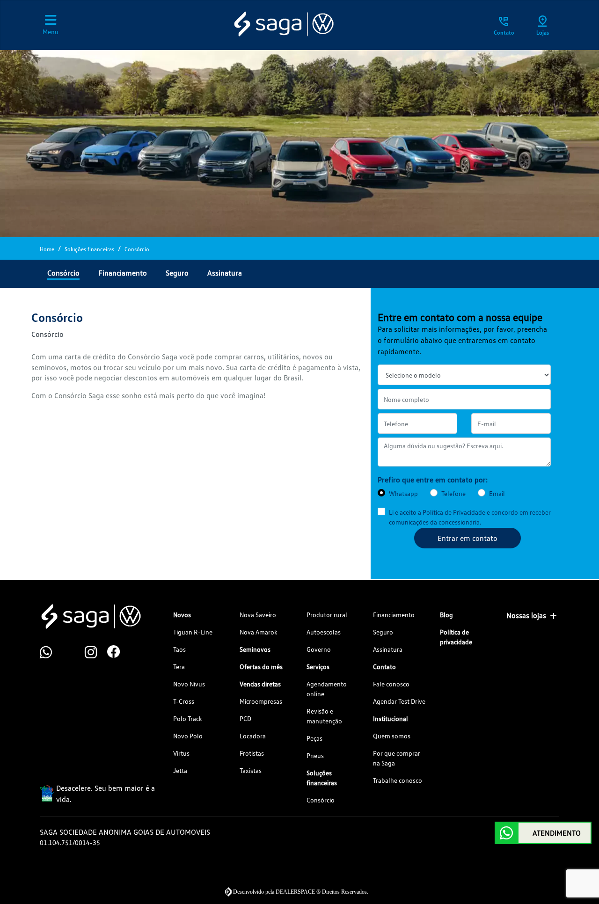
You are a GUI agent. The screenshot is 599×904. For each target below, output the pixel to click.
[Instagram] (96, 653)
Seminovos (255, 649)
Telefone (453, 493)
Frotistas (252, 753)
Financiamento (394, 615)
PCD (245, 718)
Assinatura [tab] (224, 272)
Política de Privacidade (454, 512)
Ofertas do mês (261, 667)
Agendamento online (327, 689)
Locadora (253, 736)
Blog (446, 615)
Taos (179, 649)
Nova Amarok (259, 632)
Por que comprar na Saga (396, 758)
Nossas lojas (526, 615)
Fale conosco (391, 684)
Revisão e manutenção (324, 716)
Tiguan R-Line (192, 632)
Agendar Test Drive (399, 701)
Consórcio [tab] (63, 272)
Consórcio (321, 800)
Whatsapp (403, 493)
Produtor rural (327, 615)
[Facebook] (118, 653)
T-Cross (183, 701)
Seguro (383, 632)
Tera (179, 667)
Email (497, 493)
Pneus (315, 755)
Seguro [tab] (177, 272)
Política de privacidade (456, 637)
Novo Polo (188, 736)
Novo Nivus (189, 684)
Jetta (180, 770)
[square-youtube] (73, 653)
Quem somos (391, 736)
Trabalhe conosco (397, 780)
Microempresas (261, 701)
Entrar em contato (467, 538)
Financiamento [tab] (122, 272)
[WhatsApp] (51, 653)
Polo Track (187, 718)
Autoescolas (324, 632)
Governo (319, 649)
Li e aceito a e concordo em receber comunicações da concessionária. (470, 517)
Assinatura (387, 649)
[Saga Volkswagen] (283, 24)
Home (47, 249)
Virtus (181, 753)
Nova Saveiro (258, 615)
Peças (314, 738)
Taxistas (251, 770)
